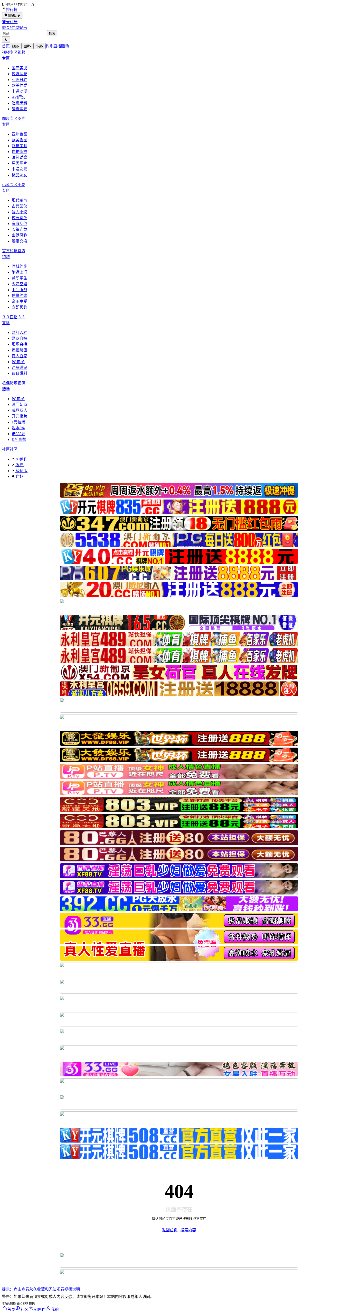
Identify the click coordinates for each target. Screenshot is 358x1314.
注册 (14, 22)
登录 (6, 22)
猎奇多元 (19, 109)
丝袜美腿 (19, 146)
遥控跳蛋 (19, 350)
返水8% (18, 428)
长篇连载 (19, 229)
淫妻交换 (19, 241)
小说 (40, 46)
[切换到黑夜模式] (6, 39)
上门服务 (19, 290)
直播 (57, 46)
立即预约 (19, 307)
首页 (6, 46)
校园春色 (19, 218)
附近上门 (19, 272)
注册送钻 (19, 368)
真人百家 (19, 356)
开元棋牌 (19, 416)
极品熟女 (19, 175)
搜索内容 (188, 1230)
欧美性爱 (19, 85)
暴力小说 (19, 212)
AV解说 (18, 97)
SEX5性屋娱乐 (14, 28)
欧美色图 (19, 140)
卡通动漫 (19, 91)
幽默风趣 (19, 235)
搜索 (52, 33)
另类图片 (19, 163)
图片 (28, 46)
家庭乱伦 (19, 224)
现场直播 (19, 344)
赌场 (65, 46)
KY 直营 (19, 440)
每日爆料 (19, 373)
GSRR (24, 1303)
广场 (19, 476)
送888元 (18, 434)
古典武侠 (19, 206)
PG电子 (18, 362)
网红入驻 (19, 333)
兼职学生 (19, 278)
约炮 (49, 46)
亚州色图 (19, 134)
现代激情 (19, 200)
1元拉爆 (18, 422)
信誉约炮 (19, 296)
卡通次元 (19, 169)
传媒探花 (19, 74)
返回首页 (170, 1230)
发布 (19, 465)
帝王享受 (19, 301)
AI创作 (21, 459)
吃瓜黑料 (19, 103)
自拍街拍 (19, 152)
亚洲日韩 (19, 80)
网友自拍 (19, 338)
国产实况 (19, 68)
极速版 (21, 471)
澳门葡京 (19, 404)
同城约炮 (19, 266)
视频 (16, 46)
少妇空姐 (19, 284)
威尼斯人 (19, 410)
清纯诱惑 (19, 157)
